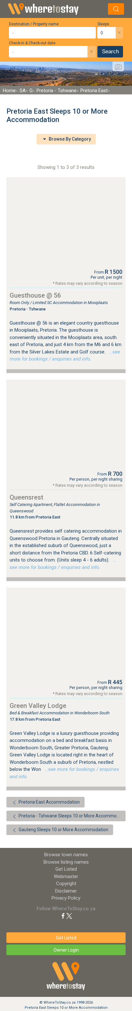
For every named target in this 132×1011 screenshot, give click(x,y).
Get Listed (66, 869)
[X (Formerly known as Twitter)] (69, 916)
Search (110, 51)
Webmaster (66, 876)
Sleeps (103, 24)
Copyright (66, 883)
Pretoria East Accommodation (49, 802)
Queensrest (26, 497)
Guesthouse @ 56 (35, 295)
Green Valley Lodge (38, 706)
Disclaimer (66, 891)
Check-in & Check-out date (32, 43)
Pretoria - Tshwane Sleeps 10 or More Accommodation (72, 815)
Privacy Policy (66, 898)
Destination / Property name (34, 24)
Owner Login (66, 950)
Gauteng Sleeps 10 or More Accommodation (63, 829)
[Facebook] (63, 916)
